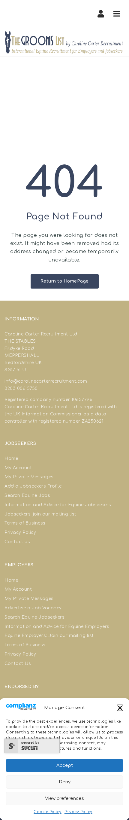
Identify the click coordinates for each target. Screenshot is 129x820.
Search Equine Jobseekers (34, 617)
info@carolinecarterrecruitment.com (45, 381)
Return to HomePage (64, 281)
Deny (64, 782)
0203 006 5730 (21, 388)
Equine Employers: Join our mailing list (49, 635)
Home (11, 458)
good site (103, 399)
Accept (64, 765)
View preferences (64, 798)
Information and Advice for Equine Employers (57, 626)
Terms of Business (25, 523)
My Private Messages (29, 477)
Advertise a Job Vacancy (33, 608)
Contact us (17, 542)
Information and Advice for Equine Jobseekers (57, 505)
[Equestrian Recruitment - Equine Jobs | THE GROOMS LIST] (64, 42)
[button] (120, 708)
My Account (18, 468)
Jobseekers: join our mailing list (40, 514)
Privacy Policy (78, 812)
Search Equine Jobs (27, 495)
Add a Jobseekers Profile (33, 486)
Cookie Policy (48, 812)
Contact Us (17, 663)
